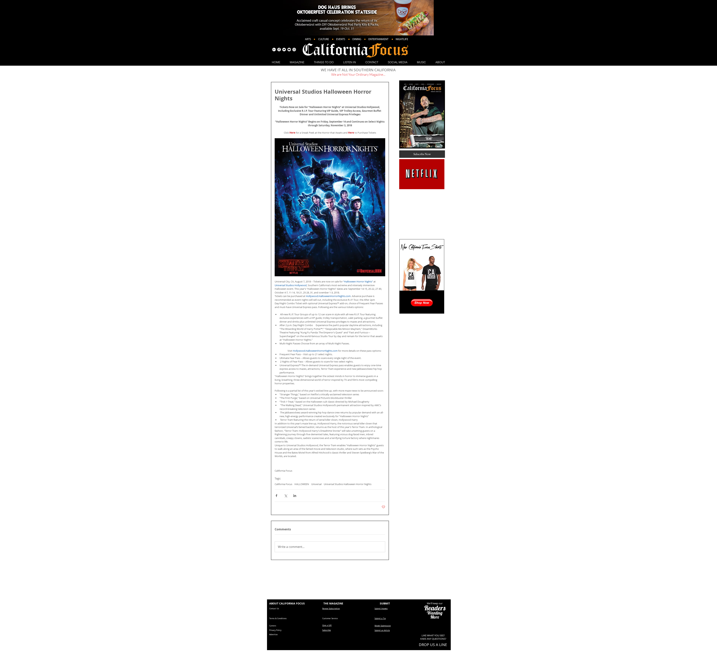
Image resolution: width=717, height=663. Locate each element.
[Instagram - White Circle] (294, 49)
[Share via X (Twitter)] (285, 495)
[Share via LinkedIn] (295, 495)
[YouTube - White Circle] (289, 49)
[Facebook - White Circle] (279, 49)
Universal (316, 484)
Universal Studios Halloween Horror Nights (347, 484)
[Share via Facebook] (276, 495)
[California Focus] (274, 49)
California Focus (283, 484)
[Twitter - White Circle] (284, 49)
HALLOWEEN (301, 484)
